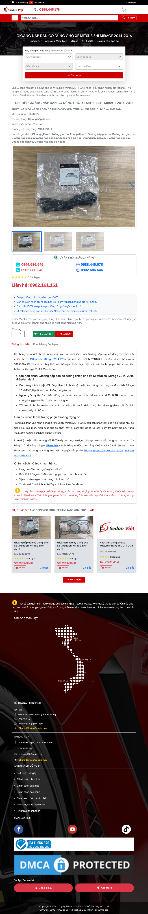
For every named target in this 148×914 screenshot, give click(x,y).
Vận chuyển (131, 2)
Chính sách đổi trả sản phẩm (32, 798)
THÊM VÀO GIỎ (45, 334)
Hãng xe (48, 41)
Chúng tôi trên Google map (33, 728)
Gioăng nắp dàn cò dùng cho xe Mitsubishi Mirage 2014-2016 (31, 545)
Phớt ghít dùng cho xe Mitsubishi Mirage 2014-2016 (117, 544)
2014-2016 (87, 41)
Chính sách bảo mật (28, 785)
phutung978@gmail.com (31, 723)
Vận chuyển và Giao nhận (31, 804)
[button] (132, 187)
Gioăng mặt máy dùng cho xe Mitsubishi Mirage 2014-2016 (72, 545)
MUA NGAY (65, 334)
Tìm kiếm (130, 17)
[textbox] (47, 57)
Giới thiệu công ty (26, 773)
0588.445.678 (49, 9)
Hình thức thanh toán (28, 810)
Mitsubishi (62, 41)
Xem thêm (75, 579)
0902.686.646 (32, 270)
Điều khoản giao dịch (28, 779)
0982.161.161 (44, 285)
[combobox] (49, 57)
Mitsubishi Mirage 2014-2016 (48, 359)
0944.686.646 (32, 264)
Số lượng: (17, 329)
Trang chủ (34, 41)
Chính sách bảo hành (28, 792)
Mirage (74, 41)
